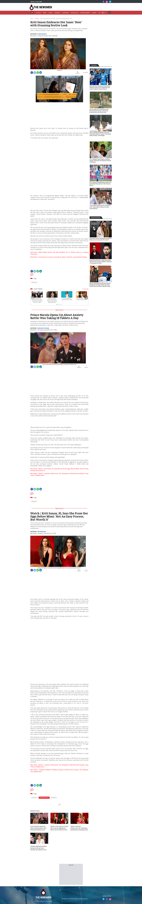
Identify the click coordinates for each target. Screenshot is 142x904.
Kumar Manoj (42, 34)
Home (31, 18)
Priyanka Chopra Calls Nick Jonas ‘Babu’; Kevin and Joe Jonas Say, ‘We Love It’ (100, 239)
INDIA (44, 12)
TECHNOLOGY (74, 12)
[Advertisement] (79, 7)
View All (85, 289)
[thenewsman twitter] (110, 2)
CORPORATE (65, 12)
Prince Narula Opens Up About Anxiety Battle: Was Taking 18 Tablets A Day (59, 364)
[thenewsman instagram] (107, 2)
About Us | (36, 901)
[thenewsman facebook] (103, 2)
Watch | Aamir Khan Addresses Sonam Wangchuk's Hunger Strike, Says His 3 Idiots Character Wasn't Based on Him (99, 284)
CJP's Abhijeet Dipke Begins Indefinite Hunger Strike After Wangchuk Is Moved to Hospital (100, 160)
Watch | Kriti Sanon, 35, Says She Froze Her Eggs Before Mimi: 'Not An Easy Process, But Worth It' (59, 567)
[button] (105, 12)
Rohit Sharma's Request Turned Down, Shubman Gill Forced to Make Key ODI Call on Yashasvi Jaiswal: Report (99, 87)
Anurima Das (41, 531)
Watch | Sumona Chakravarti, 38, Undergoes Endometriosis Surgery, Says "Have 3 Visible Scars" (79, 828)
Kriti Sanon (59, 70)
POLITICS (38, 12)
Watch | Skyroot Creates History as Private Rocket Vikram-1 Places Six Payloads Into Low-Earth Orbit (98, 110)
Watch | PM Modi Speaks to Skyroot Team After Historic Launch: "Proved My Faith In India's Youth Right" (100, 134)
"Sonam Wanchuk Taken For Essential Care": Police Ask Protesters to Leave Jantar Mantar (99, 207)
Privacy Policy (49, 901)
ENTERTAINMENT (85, 12)
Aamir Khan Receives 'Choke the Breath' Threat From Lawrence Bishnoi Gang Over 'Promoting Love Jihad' (100, 261)
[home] (32, 12)
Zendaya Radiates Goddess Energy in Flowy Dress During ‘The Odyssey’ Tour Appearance (38, 848)
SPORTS (94, 12)
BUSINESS (57, 12)
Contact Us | (42, 901)
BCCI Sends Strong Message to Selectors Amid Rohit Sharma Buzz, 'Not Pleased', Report (100, 183)
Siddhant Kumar (43, 328)
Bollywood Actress (44, 797)
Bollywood (34, 501)
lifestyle (37, 18)
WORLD (51, 12)
